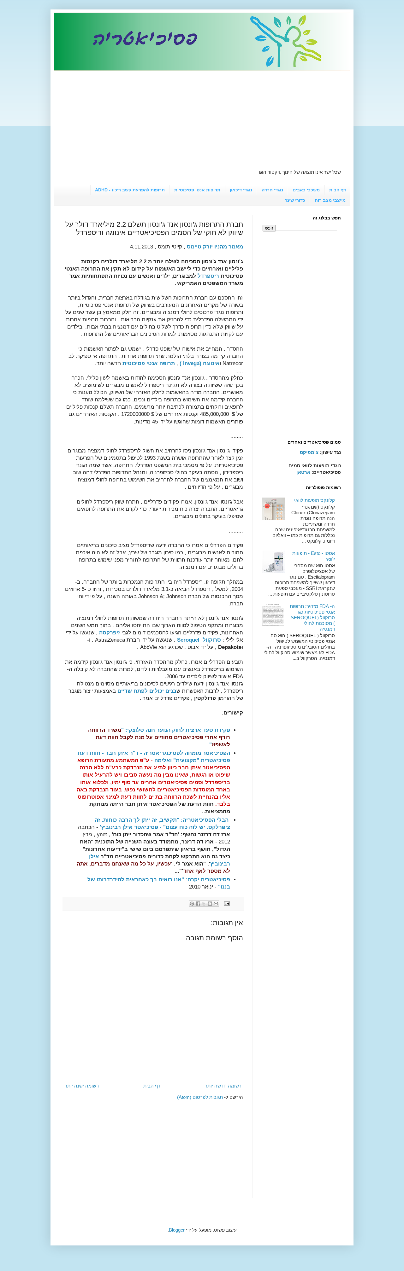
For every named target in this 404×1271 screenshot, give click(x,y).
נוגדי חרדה (272, 189)
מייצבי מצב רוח (330, 200)
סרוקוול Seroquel (199, 640)
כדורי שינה (294, 200)
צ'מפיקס (309, 452)
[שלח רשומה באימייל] (227, 903)
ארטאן (303, 472)
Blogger (177, 1230)
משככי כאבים (306, 189)
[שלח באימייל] (216, 904)
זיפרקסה (109, 632)
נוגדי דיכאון (241, 189)
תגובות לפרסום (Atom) (200, 1097)
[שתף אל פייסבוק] (198, 904)
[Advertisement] (202, 115)
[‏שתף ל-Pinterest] (192, 904)
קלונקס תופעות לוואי (314, 500)
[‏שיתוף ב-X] (204, 904)
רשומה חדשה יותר (223, 1085)
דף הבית (337, 189)
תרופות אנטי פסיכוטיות (197, 189)
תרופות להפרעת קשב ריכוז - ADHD (130, 189)
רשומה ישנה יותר (82, 1085)
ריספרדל (208, 276)
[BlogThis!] (210, 904)
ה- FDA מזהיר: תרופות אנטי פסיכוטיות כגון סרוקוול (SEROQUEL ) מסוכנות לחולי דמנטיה (312, 617)
